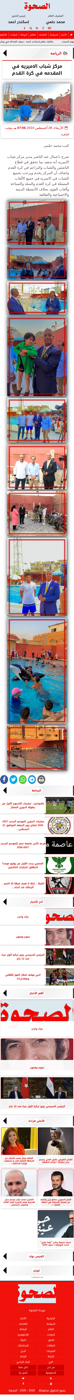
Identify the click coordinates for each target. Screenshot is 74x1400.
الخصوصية (51, 1373)
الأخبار (64, 35)
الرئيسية (51, 1318)
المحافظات (23, 1345)
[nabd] (43, 28)
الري (51, 1361)
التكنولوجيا (23, 1334)
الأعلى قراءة (36, 1121)
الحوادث (13, 35)
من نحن (51, 1367)
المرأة (23, 1340)
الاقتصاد (43, 35)
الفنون (51, 1340)
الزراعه (23, 1356)
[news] (49, 28)
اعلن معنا (23, 1367)
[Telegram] (32, 779)
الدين (23, 1351)
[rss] (37, 28)
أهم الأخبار (36, 993)
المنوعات (50, 1351)
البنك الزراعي (23, 1361)
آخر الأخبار (36, 902)
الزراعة (51, 1356)
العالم (33, 35)
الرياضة (23, 35)
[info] (24, 28)
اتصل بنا (23, 1373)
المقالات (51, 1345)
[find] (31, 28)
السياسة (54, 35)
